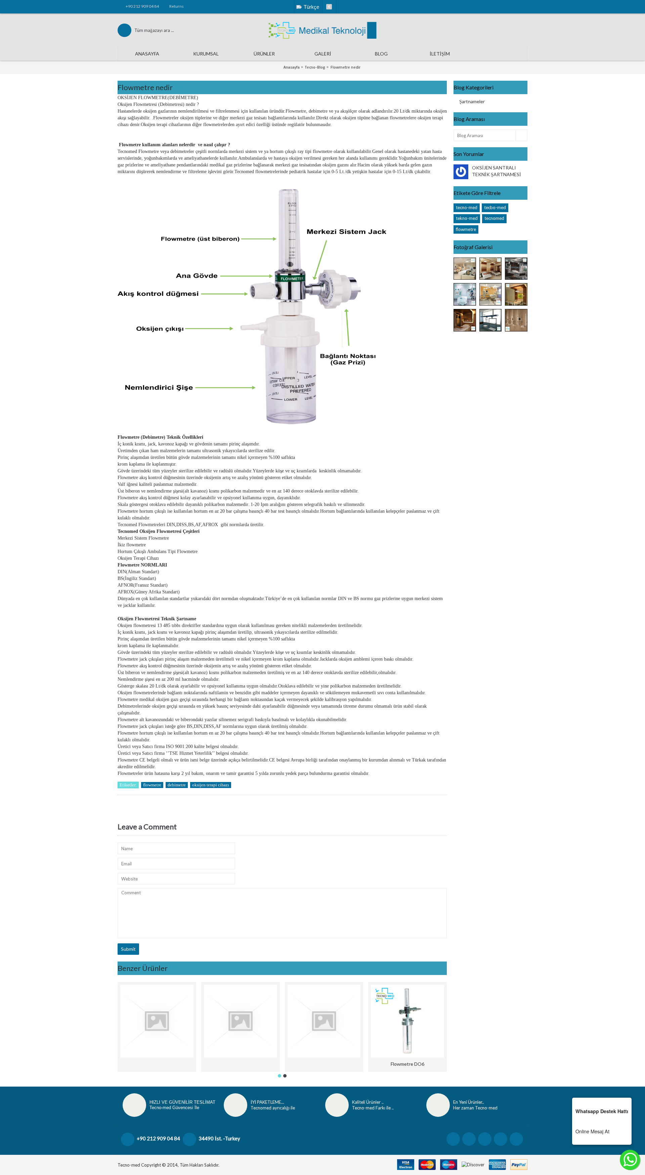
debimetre (177, 784)
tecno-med (466, 207)
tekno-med (467, 218)
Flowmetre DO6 (407, 1064)
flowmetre (466, 229)
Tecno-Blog (315, 67)
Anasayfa (292, 67)
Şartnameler (472, 101)
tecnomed (494, 218)
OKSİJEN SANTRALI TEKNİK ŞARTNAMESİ (496, 171)
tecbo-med (495, 207)
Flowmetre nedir (345, 67)
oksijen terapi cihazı (210, 784)
